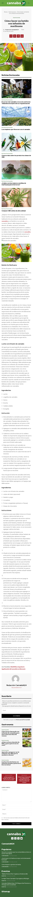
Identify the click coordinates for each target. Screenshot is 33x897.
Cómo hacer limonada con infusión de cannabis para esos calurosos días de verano (10, 734)
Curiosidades (5, 855)
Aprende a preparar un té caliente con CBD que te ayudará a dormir (10, 753)
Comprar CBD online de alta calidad (14, 211)
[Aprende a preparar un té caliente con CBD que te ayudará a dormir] (26, 752)
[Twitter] (14, 36)
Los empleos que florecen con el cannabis (16, 129)
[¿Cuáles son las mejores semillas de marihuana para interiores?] (16, 169)
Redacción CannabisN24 (12, 29)
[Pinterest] (18, 36)
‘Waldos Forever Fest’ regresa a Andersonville (15, 874)
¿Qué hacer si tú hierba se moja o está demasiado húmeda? (16, 859)
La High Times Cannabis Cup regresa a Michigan (15, 878)
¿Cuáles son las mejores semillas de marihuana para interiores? (14, 184)
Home (5, 12)
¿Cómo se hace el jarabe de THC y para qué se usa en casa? (10, 743)
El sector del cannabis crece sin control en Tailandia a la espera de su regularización (16, 102)
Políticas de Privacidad (23, 719)
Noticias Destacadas (7, 99)
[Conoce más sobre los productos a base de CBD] (16, 142)
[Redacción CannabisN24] (16, 679)
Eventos (4, 876)
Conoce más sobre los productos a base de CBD (16, 156)
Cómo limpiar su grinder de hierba (11, 864)
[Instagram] (15, 838)
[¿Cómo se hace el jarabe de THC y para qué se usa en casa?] (26, 742)
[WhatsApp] (22, 36)
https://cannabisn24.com (16, 687)
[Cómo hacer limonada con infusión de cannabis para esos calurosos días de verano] (26, 732)
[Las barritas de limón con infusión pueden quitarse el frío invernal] (26, 762)
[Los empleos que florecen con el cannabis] (16, 116)
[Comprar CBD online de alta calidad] (16, 197)
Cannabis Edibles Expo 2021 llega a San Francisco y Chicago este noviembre (16, 884)
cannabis (5, 221)
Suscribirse (16, 716)
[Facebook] (11, 36)
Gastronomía (12, 12)
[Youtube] (21, 838)
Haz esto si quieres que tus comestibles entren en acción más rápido (16, 852)
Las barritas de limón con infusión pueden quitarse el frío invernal (11, 763)
